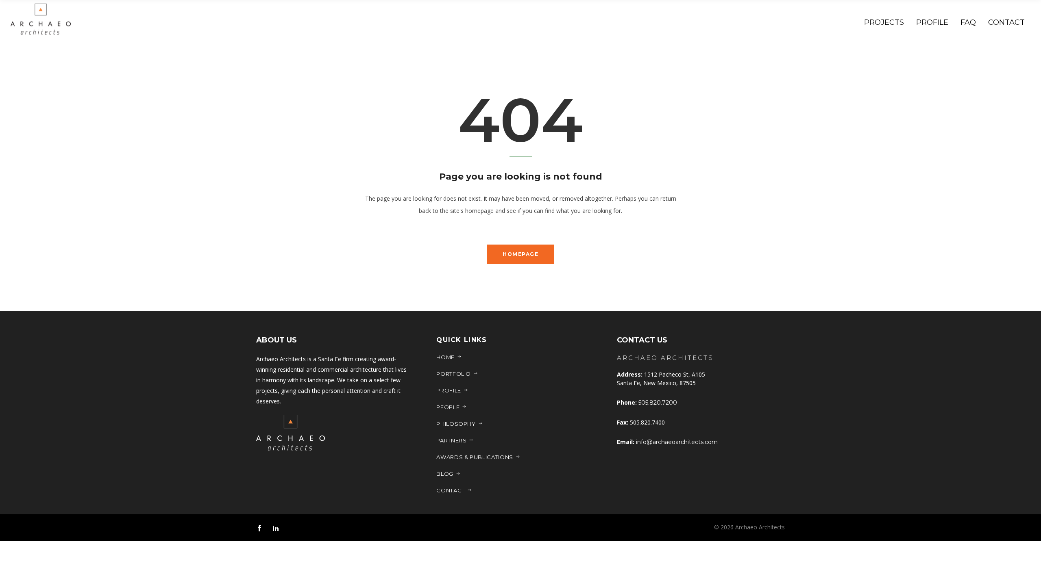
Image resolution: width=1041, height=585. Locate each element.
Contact (450, 490)
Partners (451, 440)
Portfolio (453, 373)
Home (445, 357)
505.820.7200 (657, 402)
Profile (448, 390)
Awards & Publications (474, 457)
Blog (444, 473)
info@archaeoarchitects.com (677, 442)
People (448, 407)
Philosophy (456, 423)
